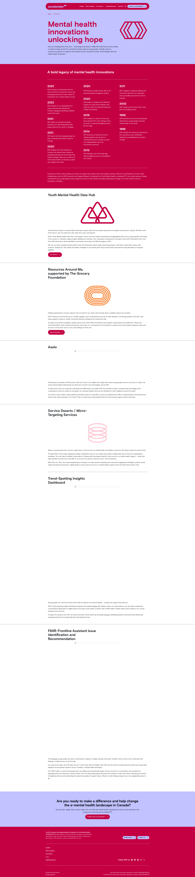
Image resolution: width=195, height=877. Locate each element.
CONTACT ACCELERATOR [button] (136, 6)
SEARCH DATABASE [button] (55, 332)
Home (49, 14)
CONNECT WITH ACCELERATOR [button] (96, 816)
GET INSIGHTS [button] (54, 254)
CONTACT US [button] (142, 837)
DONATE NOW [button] (130, 837)
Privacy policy (50, 874)
